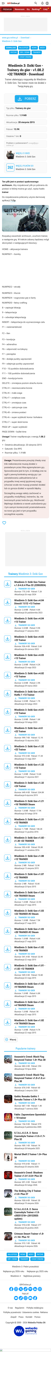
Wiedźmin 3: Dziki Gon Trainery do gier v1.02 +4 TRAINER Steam (25, 1008)
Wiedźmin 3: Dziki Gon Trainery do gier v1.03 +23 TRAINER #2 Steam (25, 917)
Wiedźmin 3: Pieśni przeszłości (25, 1266)
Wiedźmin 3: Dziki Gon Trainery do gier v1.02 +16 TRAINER (25, 953)
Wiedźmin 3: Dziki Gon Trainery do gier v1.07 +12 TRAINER (25, 880)
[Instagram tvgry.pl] (26, 1298)
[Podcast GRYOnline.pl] (30, 1289)
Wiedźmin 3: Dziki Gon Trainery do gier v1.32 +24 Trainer (25, 789)
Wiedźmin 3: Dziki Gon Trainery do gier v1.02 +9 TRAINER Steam (25, 990)
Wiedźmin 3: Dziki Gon (12, 41)
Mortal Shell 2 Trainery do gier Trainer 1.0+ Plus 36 (25, 1160)
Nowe (34, 48)
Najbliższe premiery (31, 1276)
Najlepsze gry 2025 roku (37, 1271)
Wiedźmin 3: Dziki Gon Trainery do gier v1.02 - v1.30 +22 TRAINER (25, 844)
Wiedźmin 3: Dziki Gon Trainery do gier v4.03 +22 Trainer (25, 643)
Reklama (44, 1312)
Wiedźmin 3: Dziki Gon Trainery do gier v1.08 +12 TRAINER (25, 862)
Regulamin (19, 1307)
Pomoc (37, 1317)
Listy (45, 9)
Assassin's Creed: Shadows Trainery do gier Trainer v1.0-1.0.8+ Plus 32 (25, 1179)
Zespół (13, 1317)
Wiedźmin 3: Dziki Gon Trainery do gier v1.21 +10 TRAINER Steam (25, 807)
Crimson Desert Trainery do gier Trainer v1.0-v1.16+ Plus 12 (25, 1240)
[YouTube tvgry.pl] (16, 1298)
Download (25, 37)
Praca (20, 1317)
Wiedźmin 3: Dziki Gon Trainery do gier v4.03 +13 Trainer (25, 661)
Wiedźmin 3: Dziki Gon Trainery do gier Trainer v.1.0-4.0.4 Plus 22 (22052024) (25, 588)
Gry (28, 9)
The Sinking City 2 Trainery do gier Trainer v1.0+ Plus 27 (25, 1197)
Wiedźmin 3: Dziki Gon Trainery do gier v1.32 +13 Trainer (25, 771)
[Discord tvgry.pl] (30, 1298)
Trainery (37, 52)
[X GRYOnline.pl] (21, 1289)
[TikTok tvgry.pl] (21, 1298)
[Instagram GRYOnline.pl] (16, 1289)
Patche (13, 52)
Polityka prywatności (12, 1312)
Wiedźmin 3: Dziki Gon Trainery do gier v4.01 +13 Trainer (25, 716)
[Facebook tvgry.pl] (35, 1298)
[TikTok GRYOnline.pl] (26, 1289)
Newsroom (19, 9)
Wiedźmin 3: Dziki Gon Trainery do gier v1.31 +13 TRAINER (25, 826)
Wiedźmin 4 (15, 1276)
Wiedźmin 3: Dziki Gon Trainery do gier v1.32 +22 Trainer (25, 753)
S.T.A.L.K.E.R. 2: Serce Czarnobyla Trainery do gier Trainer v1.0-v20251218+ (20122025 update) (25, 1218)
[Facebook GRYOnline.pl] (11, 1289)
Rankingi (36, 9)
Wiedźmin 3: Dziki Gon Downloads (25, 167)
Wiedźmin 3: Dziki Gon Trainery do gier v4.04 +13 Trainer (25, 625)
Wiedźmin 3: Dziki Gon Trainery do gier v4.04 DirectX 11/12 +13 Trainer (25, 606)
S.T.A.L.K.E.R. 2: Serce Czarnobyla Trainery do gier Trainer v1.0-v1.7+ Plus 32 (25, 1140)
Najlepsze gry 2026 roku (13, 1271)
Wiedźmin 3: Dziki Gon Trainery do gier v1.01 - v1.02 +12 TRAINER (25, 972)
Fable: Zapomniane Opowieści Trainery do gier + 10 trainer (25, 1121)
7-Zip (13, 200)
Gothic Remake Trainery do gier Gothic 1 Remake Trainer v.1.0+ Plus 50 (25, 1103)
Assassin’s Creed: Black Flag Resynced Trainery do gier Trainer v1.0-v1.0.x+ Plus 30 (25, 1082)
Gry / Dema (24, 52)
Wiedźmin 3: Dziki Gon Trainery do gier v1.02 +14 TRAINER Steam (25, 1027)
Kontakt (29, 1317)
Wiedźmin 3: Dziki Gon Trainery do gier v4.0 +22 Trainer (25, 734)
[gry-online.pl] (13, 3)
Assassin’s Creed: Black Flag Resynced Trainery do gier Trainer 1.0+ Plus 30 (25, 1063)
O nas (10, 1307)
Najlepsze (23, 48)
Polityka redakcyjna (35, 1307)
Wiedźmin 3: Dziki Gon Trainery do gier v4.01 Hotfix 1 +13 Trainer (25, 698)
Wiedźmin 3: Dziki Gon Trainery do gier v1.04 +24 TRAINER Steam (25, 899)
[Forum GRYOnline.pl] (40, 1289)
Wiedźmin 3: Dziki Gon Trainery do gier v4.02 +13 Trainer (25, 680)
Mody (42, 48)
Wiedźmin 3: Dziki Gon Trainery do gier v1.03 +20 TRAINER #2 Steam (25, 935)
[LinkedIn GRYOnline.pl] (35, 1289)
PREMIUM (7, 9)
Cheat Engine (25, 57)
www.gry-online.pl (10, 37)
